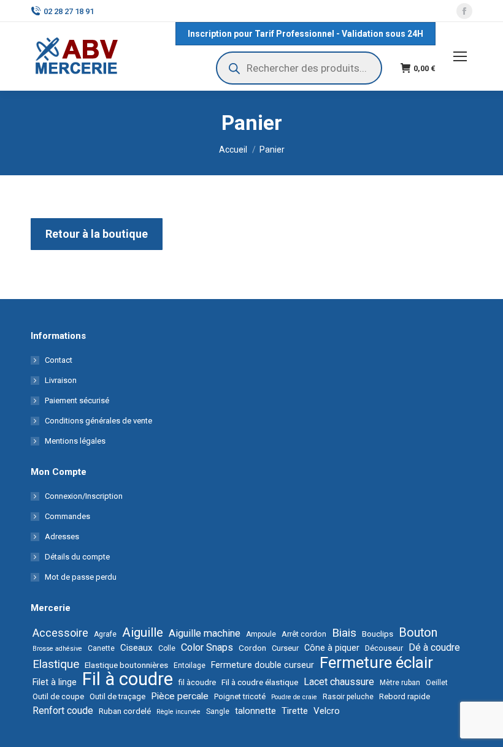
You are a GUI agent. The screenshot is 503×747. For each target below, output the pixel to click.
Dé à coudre (434, 647)
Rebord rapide (404, 696)
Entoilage (189, 665)
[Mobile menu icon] (460, 56)
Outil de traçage (117, 696)
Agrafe (105, 634)
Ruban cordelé (125, 711)
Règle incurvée (178, 712)
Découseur (384, 648)
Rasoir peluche (348, 696)
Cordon (252, 648)
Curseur (285, 648)
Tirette (295, 710)
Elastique (56, 664)
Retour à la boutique (96, 233)
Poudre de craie (294, 697)
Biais (344, 633)
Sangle (217, 711)
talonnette (255, 710)
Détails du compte (77, 556)
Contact (58, 360)
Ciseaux (136, 647)
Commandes (67, 516)
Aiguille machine (204, 633)
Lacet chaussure (339, 682)
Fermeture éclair (376, 662)
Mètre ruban (400, 682)
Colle (166, 648)
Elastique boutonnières (126, 665)
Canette (101, 648)
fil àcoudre (197, 682)
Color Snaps (207, 647)
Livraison (61, 380)
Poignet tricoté (240, 696)
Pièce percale (180, 696)
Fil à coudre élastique (259, 682)
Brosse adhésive (57, 649)
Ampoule (261, 634)
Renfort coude (63, 710)
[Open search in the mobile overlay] (299, 68)
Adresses (62, 536)
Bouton (418, 633)
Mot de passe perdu (81, 577)
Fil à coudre (127, 679)
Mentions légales (75, 441)
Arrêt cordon (304, 634)
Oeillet (437, 682)
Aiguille (142, 632)
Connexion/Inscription (84, 496)
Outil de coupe (58, 696)
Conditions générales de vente (98, 420)
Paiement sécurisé (77, 400)
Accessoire (60, 633)
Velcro (326, 710)
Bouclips (377, 634)
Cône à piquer (331, 648)
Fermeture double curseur (262, 665)
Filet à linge (55, 682)
